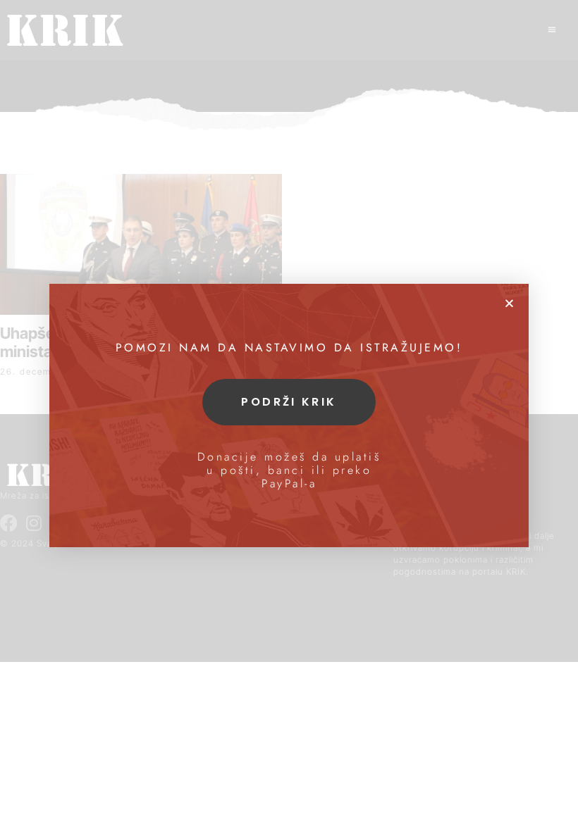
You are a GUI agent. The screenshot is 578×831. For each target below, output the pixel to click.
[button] (509, 303)
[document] (289, 415)
